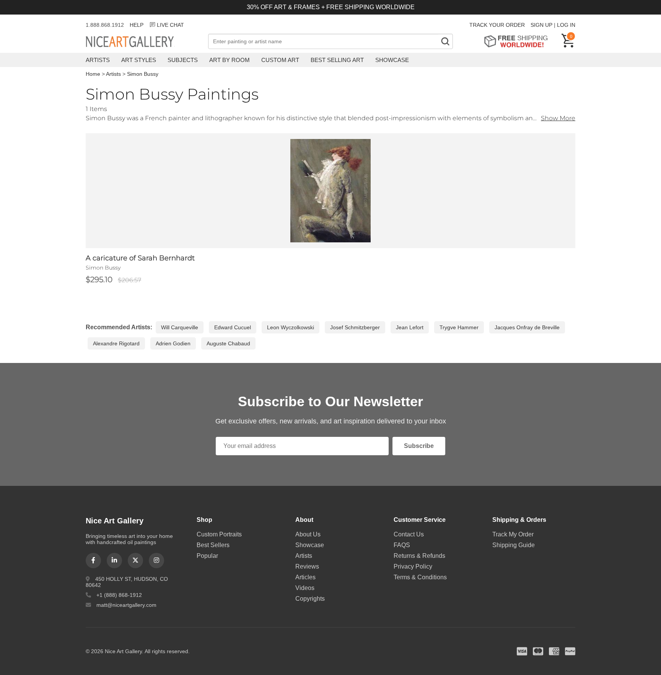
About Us (308, 534)
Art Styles (138, 60)
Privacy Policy (413, 566)
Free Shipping (518, 41)
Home (93, 74)
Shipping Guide (513, 545)
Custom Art (280, 60)
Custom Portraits (219, 534)
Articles (305, 577)
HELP (136, 25)
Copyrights (310, 598)
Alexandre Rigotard (116, 343)
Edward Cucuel (232, 327)
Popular (207, 555)
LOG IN (566, 25)
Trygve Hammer (459, 327)
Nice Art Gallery (143, 42)
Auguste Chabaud (228, 343)
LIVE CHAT (170, 25)
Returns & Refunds (419, 555)
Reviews (307, 566)
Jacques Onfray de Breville (527, 327)
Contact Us (409, 534)
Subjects (183, 60)
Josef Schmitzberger (355, 327)
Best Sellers (213, 545)
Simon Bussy (142, 74)
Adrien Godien (173, 343)
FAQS (402, 545)
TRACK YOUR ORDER (497, 25)
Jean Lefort (409, 327)
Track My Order (513, 534)
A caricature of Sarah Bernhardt (140, 258)
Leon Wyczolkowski (290, 327)
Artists (98, 60)
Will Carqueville (179, 327)
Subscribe (419, 446)
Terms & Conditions (420, 577)
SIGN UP (541, 25)
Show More (558, 118)
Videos (304, 588)
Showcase (392, 60)
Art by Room (229, 60)
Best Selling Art (337, 60)
